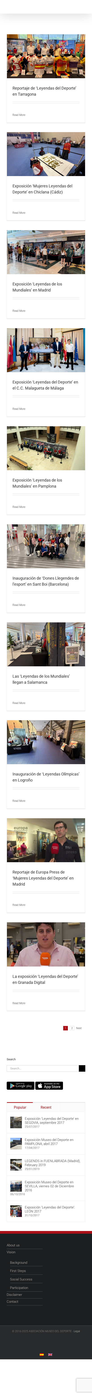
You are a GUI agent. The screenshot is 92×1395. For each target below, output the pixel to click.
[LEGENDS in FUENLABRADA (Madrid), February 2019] (16, 1161)
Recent (46, 1107)
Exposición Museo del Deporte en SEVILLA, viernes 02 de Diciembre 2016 (49, 1186)
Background (18, 1263)
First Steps (18, 1271)
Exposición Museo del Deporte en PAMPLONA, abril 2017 (49, 1142)
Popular (20, 1107)
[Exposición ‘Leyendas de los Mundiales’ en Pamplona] (46, 448)
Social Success (21, 1279)
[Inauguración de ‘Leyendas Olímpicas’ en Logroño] (46, 742)
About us (13, 1245)
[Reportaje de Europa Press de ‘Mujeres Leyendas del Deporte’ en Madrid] (46, 840)
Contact (12, 1302)
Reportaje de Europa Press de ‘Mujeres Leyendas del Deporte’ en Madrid (43, 878)
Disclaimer (14, 1295)
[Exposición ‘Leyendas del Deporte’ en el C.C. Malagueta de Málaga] (46, 350)
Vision (11, 1252)
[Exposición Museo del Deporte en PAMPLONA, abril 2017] (16, 1140)
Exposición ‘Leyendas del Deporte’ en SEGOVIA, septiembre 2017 (52, 1121)
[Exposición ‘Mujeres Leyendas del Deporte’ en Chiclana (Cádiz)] (46, 154)
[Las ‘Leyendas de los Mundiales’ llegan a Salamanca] (46, 644)
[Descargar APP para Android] (20, 1084)
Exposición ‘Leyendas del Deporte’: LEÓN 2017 (50, 1209)
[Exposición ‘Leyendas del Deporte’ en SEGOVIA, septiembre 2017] (16, 1119)
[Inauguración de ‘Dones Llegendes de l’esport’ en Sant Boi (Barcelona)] (46, 546)
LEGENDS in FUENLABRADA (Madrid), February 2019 (52, 1163)
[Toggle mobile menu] (83, 6)
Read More (19, 115)
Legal (77, 1331)
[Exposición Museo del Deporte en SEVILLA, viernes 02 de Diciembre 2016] (16, 1182)
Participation (19, 1288)
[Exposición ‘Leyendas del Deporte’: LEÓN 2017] (16, 1207)
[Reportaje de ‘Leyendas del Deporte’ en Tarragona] (46, 56)
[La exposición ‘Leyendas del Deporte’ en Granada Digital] (46, 944)
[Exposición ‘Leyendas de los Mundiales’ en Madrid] (46, 252)
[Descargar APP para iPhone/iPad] (49, 1084)
